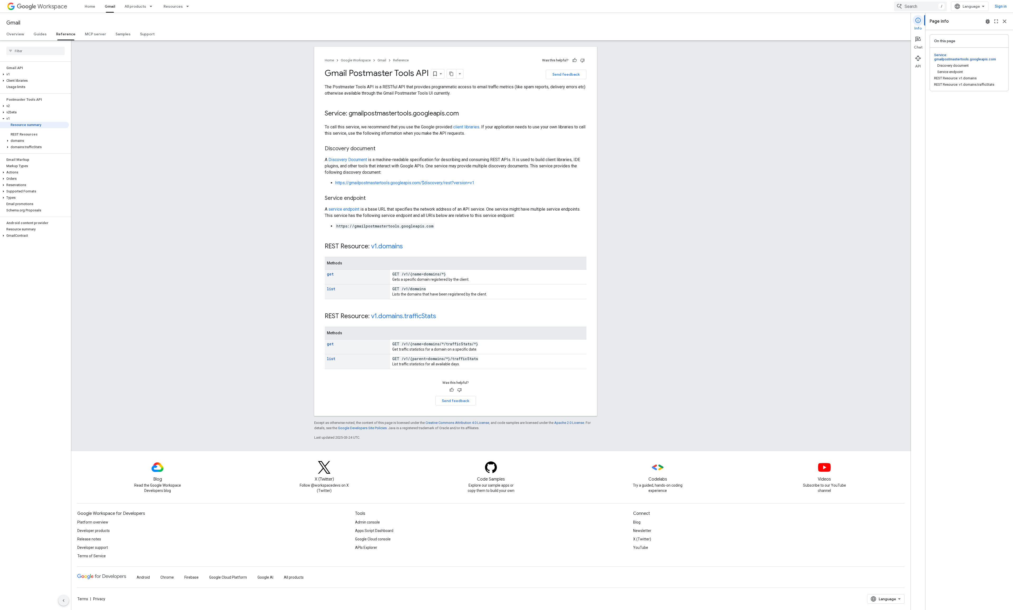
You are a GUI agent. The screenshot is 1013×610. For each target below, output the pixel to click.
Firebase (191, 577)
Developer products (93, 531)
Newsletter (642, 531)
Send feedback (566, 74)
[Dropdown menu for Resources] (189, 6)
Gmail (110, 6)
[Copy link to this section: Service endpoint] (371, 198)
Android (143, 577)
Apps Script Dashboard (374, 531)
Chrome (167, 577)
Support (147, 34)
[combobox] (920, 6)
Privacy (99, 599)
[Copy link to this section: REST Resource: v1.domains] (408, 247)
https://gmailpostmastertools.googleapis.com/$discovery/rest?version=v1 (404, 182)
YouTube (640, 547)
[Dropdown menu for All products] (152, 6)
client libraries (466, 126)
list (331, 288)
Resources (173, 6)
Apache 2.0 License (569, 423)
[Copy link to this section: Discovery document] (380, 149)
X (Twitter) (642, 539)
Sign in (1001, 6)
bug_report (988, 21)
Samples (123, 34)
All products (135, 6)
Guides (40, 34)
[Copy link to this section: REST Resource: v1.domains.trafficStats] (441, 316)
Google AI (265, 577)
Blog (637, 522)
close (1004, 21)
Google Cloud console (373, 539)
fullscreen (996, 21)
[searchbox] (35, 51)
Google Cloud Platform (228, 577)
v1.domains (387, 246)
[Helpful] (575, 60)
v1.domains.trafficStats (403, 316)
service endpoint (343, 209)
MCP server (95, 34)
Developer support (92, 547)
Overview (15, 34)
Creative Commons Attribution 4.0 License (457, 423)
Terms (82, 599)
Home (90, 6)
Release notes (89, 539)
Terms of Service (91, 556)
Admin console (367, 522)
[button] (34, 74)
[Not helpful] (582, 60)
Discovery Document (347, 159)
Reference (65, 34)
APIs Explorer (366, 547)
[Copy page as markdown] (451, 73)
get (330, 274)
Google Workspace (356, 60)
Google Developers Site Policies (362, 428)
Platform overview (92, 522)
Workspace (52, 6)
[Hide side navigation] (63, 600)
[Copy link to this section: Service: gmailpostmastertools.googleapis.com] (464, 114)
